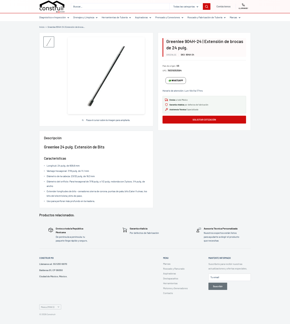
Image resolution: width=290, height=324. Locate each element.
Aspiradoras (141, 17)
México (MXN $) (47, 307)
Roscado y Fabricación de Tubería (204, 17)
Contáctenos (223, 6)
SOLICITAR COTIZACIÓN (204, 119)
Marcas (233, 17)
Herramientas (170, 283)
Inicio (42, 27)
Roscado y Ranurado (174, 268)
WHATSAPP (177, 80)
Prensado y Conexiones (167, 17)
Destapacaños (170, 278)
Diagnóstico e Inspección (52, 17)
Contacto (168, 293)
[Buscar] (206, 6)
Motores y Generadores (175, 288)
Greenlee (171, 54)
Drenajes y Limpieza (83, 17)
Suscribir (218, 286)
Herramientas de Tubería (115, 17)
